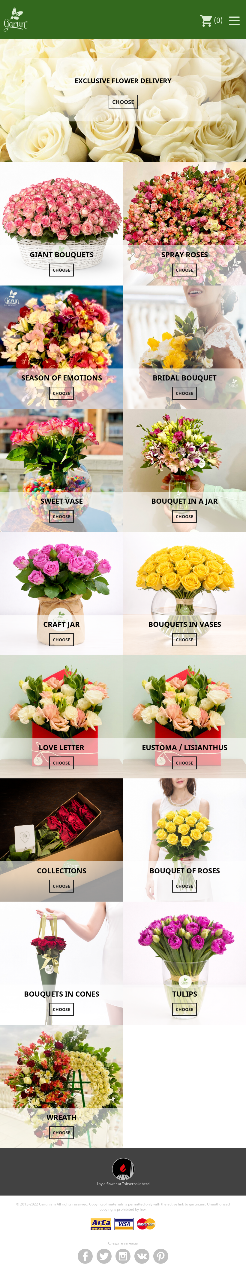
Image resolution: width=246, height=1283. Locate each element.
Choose (123, 101)
